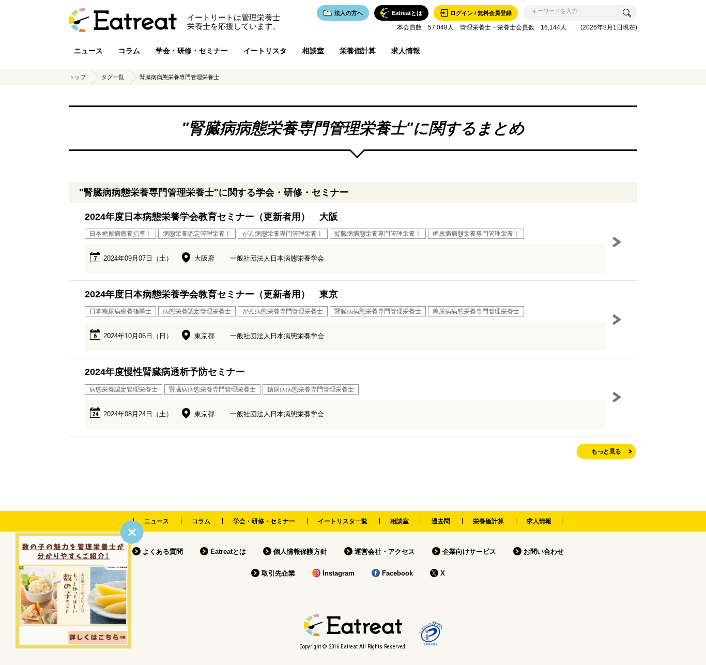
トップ (77, 77)
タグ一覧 (112, 77)
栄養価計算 (358, 51)
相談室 (313, 51)
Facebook (397, 573)
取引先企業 (278, 573)
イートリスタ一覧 (342, 521)
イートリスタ (265, 51)
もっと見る (606, 451)
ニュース (88, 51)
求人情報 (405, 51)
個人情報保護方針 (300, 551)
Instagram (339, 573)
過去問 (441, 521)
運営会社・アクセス (385, 551)
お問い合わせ (544, 551)
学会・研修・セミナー (192, 51)
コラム (129, 51)
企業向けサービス (469, 551)
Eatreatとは (228, 551)
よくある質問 (163, 551)
